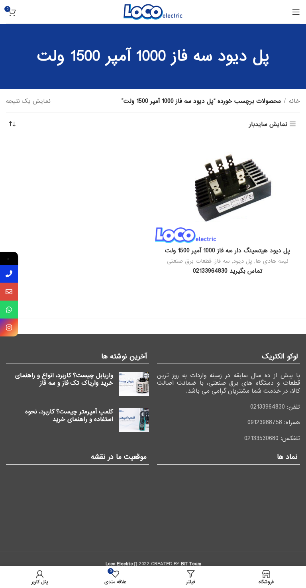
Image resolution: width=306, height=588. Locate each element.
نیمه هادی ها (271, 261)
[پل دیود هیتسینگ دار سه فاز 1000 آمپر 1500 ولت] (227, 191)
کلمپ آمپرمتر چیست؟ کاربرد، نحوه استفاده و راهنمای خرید (69, 416)
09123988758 (264, 422)
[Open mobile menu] (296, 12)
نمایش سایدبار (268, 124)
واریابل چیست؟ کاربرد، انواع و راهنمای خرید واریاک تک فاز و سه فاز (64, 379)
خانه (294, 101)
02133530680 (261, 438)
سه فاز (222, 261)
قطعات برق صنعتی (189, 261)
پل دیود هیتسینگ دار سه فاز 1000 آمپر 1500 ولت (227, 251)
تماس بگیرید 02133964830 (228, 271)
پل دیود (242, 261)
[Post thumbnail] (134, 384)
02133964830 (267, 407)
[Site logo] (153, 11)
